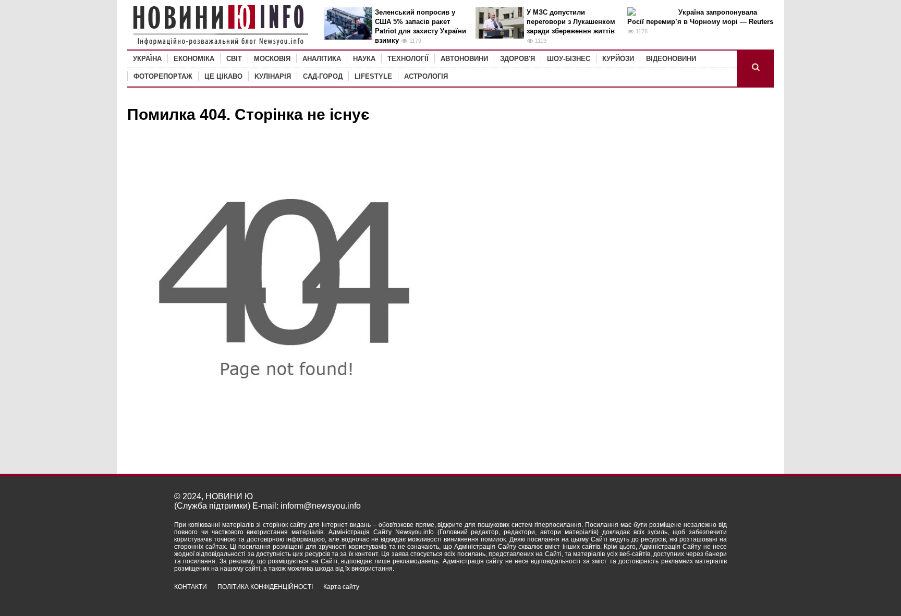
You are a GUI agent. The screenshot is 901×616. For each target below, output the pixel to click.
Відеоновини (671, 59)
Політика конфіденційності (265, 586)
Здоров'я (517, 59)
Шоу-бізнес (568, 59)
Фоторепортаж (162, 76)
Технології (408, 59)
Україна (147, 59)
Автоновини (464, 59)
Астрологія (426, 76)
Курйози (618, 59)
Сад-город (323, 76)
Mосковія (272, 59)
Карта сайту (341, 586)
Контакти (190, 586)
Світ (234, 59)
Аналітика (321, 59)
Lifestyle (373, 76)
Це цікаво (223, 76)
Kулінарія (272, 76)
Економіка (194, 59)
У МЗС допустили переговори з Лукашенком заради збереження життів (571, 21)
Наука (364, 59)
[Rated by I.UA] (704, 596)
